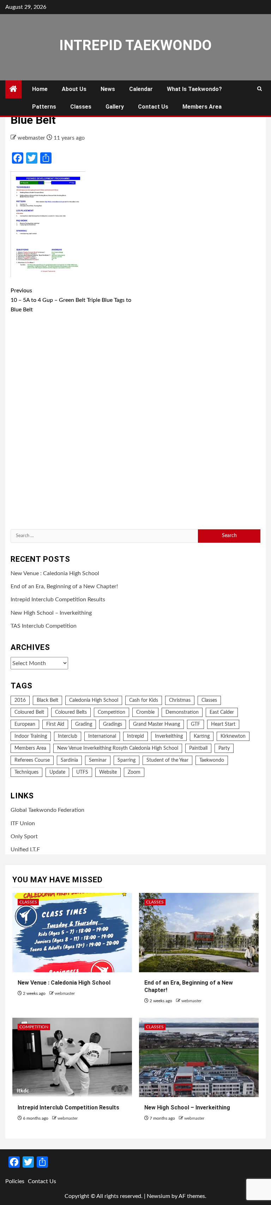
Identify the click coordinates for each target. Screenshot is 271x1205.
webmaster (32, 138)
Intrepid (135, 736)
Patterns (44, 106)
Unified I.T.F (25, 849)
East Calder (222, 712)
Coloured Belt (29, 712)
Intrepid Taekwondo (135, 45)
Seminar (98, 760)
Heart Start (223, 724)
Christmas (180, 700)
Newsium (158, 1196)
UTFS (82, 772)
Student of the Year (167, 760)
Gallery (115, 106)
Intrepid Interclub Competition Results (58, 599)
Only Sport (24, 836)
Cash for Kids (143, 700)
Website (108, 772)
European (24, 724)
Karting (202, 736)
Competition (111, 712)
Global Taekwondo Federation (47, 810)
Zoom (134, 772)
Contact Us (153, 106)
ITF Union (23, 823)
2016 (20, 700)
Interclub (67, 736)
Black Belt (47, 700)
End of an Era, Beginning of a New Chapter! (64, 586)
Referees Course (32, 760)
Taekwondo (211, 760)
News (108, 89)
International (102, 736)
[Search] (259, 89)
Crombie (145, 712)
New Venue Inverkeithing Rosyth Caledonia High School (117, 748)
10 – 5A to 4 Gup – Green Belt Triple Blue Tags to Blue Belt (71, 300)
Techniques (26, 772)
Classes (80, 106)
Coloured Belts (71, 712)
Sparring (127, 760)
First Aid (55, 724)
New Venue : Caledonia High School (55, 573)
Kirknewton (233, 736)
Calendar (141, 89)
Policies (14, 1181)
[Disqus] (135, 423)
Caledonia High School (93, 700)
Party (224, 748)
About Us (74, 89)
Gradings (112, 724)
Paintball (198, 748)
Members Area (202, 106)
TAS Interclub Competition (44, 626)
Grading (83, 724)
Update (57, 772)
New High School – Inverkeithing (51, 613)
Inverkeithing (169, 736)
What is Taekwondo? (194, 89)
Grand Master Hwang (156, 724)
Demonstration (182, 712)
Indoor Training (30, 736)
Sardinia (69, 760)
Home (40, 89)
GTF (195, 724)
